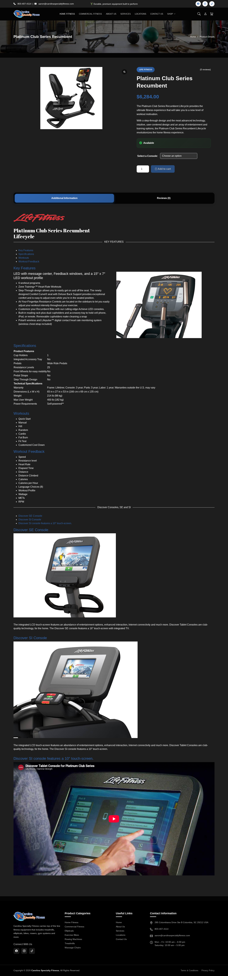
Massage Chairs (73, 947)
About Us (111, 14)
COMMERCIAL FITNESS (90, 14)
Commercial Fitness (74, 926)
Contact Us (156, 14)
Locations (140, 14)
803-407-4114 (24, 3)
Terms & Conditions (189, 970)
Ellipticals (69, 931)
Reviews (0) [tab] (163, 198)
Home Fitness (71, 922)
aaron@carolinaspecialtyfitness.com (56, 3)
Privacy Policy (208, 970)
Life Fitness (145, 70)
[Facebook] (198, 3)
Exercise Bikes (72, 935)
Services (125, 14)
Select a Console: (147, 156)
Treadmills (70, 943)
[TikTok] (212, 3)
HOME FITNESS (67, 14)
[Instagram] (205, 3)
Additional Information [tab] (64, 198)
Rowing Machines (73, 939)
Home (193, 36)
